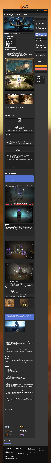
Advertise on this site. (41, 450)
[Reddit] (8, 36)
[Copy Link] (11, 36)
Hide (12, 38)
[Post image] (7, 427)
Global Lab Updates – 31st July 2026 (29, 430)
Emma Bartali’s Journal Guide (40, 45)
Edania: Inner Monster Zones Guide (20, 451)
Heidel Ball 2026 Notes (28, 433)
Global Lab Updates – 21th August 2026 (14, 426)
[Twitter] (7, 36)
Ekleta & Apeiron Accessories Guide (20, 453)
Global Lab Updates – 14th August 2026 (29, 426)
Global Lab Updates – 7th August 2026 (14, 430)
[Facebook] (5, 36)
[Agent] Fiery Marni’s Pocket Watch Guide (41, 47)
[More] (12, 36)
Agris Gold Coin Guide (39, 40)
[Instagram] (9, 36)
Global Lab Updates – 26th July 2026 (14, 434)
